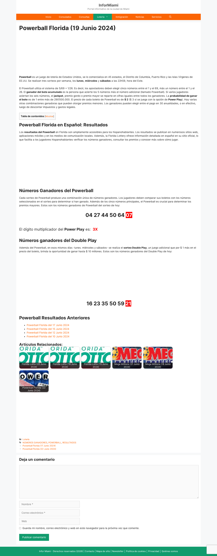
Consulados (65, 16)
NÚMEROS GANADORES (35, 442)
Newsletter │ (118, 551)
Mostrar (49, 116)
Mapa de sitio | (104, 551)
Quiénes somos (170, 551)
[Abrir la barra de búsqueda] (170, 17)
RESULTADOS (69, 442)
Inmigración (122, 16)
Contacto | (90, 551)
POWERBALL (54, 442)
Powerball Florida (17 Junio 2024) (39, 445)
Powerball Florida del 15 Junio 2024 (48, 328)
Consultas (84, 16)
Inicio (48, 16)
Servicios (156, 16)
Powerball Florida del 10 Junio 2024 (48, 336)
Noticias (140, 16)
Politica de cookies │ (136, 551)
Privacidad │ (155, 551)
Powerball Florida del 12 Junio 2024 (48, 332)
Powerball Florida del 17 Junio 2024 (48, 325)
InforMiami (108, 5)
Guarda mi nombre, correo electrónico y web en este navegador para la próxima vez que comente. (80, 528)
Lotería (100, 16)
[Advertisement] (109, 53)
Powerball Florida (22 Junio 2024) (39, 449)
